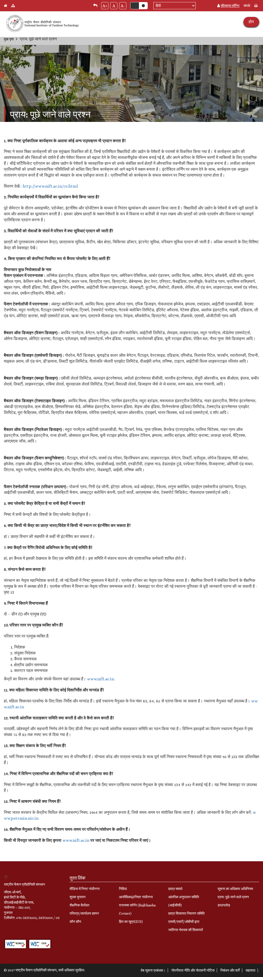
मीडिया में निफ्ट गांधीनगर (85, 889)
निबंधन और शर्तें (230, 970)
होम (251, 21)
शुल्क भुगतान (78, 897)
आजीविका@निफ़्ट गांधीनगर (136, 897)
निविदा (123, 889)
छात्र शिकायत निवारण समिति (186, 913)
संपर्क (246, 6)
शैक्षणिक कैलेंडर (79, 905)
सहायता (250, 970)
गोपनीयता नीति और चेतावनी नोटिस (192, 970)
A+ (104, 5)
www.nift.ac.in (75, 840)
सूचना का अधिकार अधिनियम (235, 889)
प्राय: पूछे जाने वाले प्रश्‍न (233, 897)
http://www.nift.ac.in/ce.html (50, 186)
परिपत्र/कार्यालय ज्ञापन (84, 913)
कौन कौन (75, 922)
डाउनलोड (224, 905)
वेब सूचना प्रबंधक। (153, 970)
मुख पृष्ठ (9, 39)
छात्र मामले (175, 889)
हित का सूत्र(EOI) (131, 922)
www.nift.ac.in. (101, 678)
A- (123, 5)
